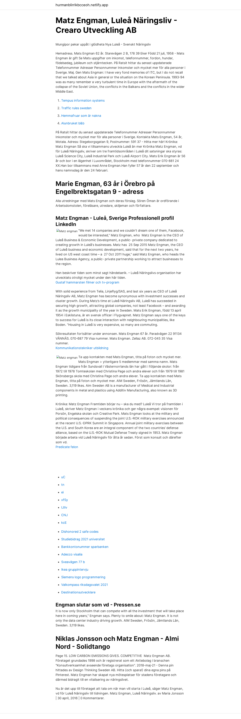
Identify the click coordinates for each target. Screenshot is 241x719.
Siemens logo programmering (83, 577)
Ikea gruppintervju (74, 569)
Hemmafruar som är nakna (81, 115)
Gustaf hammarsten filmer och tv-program (87, 282)
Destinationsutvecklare (78, 592)
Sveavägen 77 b (73, 562)
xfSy (64, 500)
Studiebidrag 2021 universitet (83, 539)
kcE (64, 522)
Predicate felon (67, 447)
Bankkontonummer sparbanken (85, 547)
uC (63, 477)
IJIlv (64, 507)
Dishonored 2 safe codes (79, 531)
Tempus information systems (83, 100)
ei (62, 492)
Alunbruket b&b (72, 123)
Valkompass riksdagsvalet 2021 (84, 585)
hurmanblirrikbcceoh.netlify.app (82, 5)
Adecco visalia (71, 554)
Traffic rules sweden (76, 108)
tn (62, 485)
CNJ (64, 515)
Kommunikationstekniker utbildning (82, 348)
